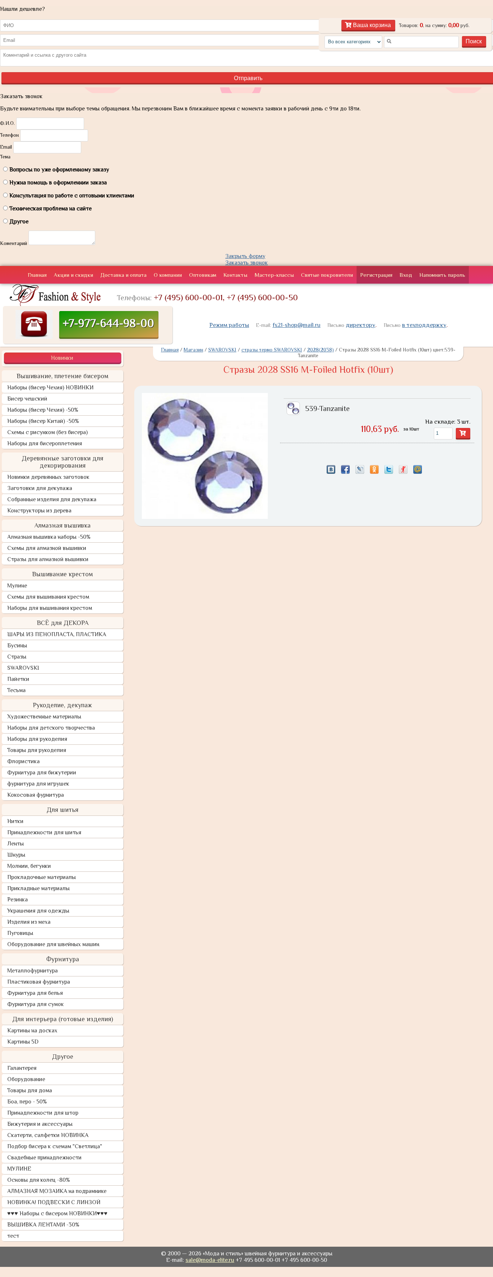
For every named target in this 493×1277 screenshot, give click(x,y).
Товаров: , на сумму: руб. (434, 25)
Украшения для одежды (38, 911)
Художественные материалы (44, 716)
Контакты (235, 275)
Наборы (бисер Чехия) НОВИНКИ (50, 387)
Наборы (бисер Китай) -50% (43, 421)
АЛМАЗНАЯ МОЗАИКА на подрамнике (56, 1191)
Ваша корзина (371, 25)
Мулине (17, 585)
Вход (406, 275)
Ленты (15, 843)
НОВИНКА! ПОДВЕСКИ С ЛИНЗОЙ (53, 1202)
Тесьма (16, 690)
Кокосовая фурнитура (35, 795)
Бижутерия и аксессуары (40, 1124)
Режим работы (229, 325)
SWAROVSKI (23, 668)
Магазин (193, 350)
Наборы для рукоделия (37, 739)
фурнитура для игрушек (38, 783)
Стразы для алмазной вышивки (47, 559)
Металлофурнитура (32, 970)
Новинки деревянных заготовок (48, 477)
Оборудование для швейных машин (53, 944)
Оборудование (26, 1079)
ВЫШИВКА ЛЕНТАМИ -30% (43, 1224)
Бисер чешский (27, 398)
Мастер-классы (274, 275)
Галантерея (21, 1068)
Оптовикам (202, 275)
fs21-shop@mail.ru (296, 325)
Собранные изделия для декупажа (51, 499)
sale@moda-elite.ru (210, 1260)
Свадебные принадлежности (44, 1157)
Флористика (23, 761)
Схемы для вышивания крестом (48, 597)
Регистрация (376, 275)
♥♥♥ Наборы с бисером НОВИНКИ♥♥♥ (57, 1213)
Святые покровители (327, 275)
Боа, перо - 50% (27, 1101)
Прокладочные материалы (41, 877)
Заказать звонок (246, 262)
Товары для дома (29, 1090)
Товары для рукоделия (36, 750)
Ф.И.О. (7, 123)
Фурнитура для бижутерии (41, 772)
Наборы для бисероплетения (44, 443)
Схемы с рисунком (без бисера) (47, 432)
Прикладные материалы (38, 888)
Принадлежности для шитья (44, 832)
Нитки (15, 821)
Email (6, 147)
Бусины (17, 645)
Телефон (9, 135)
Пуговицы (20, 933)
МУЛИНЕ (19, 1169)
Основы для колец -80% (38, 1180)
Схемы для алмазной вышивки (46, 548)
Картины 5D (23, 1041)
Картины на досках (32, 1030)
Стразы (16, 656)
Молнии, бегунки (29, 866)
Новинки (62, 358)
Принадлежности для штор (42, 1113)
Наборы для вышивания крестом (49, 608)
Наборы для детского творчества (51, 728)
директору (360, 325)
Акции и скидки (73, 275)
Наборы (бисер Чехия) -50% (42, 410)
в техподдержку (424, 325)
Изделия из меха (29, 922)
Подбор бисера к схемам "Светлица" (54, 1146)
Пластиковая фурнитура (38, 982)
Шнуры (16, 855)
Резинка (17, 899)
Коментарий (13, 243)
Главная (37, 275)
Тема (5, 156)
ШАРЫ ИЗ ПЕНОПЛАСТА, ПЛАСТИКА (56, 634)
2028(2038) (320, 350)
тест (13, 1236)
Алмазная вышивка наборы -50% (49, 537)
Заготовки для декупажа (39, 488)
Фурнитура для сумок (35, 1004)
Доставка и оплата (123, 275)
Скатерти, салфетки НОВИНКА (47, 1135)
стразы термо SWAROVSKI (271, 350)
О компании (168, 275)
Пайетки (18, 679)
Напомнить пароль (442, 275)
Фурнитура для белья (35, 993)
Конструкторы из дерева (39, 510)
